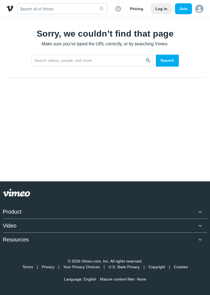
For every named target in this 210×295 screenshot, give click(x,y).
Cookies (181, 267)
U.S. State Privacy (124, 267)
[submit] (102, 9)
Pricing (136, 9)
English (90, 279)
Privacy (48, 267)
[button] (199, 9)
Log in (161, 9)
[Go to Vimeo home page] (10, 8)
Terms (27, 267)
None (141, 279)
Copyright (156, 267)
